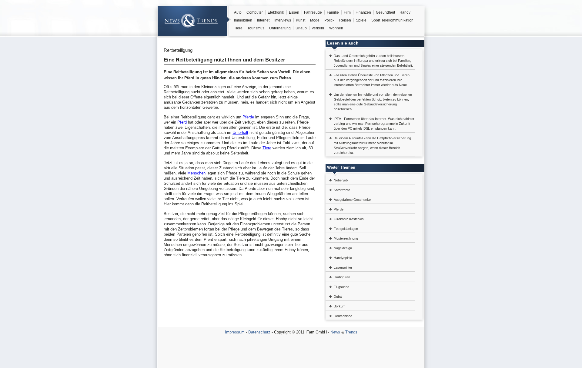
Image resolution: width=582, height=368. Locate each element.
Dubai (338, 296)
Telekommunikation (397, 20)
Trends (351, 332)
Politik (329, 20)
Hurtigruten (342, 277)
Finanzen (363, 12)
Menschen (196, 173)
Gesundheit (385, 12)
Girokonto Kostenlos (349, 219)
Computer (254, 12)
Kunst (300, 20)
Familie (333, 12)
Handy (405, 12)
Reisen (345, 20)
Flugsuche (341, 287)
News (335, 332)
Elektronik (276, 12)
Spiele (361, 20)
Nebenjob (341, 180)
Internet (263, 20)
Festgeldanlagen (346, 228)
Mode (314, 20)
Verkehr (318, 28)
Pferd (182, 122)
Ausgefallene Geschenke (352, 199)
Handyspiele (343, 258)
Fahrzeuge (313, 12)
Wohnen (336, 28)
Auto (238, 12)
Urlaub (301, 28)
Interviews (282, 20)
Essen (294, 12)
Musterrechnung (346, 238)
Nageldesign (343, 248)
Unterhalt (240, 132)
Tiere (238, 28)
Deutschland (343, 316)
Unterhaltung (280, 28)
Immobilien (243, 20)
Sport (375, 20)
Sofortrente (342, 190)
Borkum (339, 306)
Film (347, 12)
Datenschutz (259, 332)
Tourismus (255, 28)
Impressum (235, 332)
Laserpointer (343, 267)
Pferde (248, 117)
